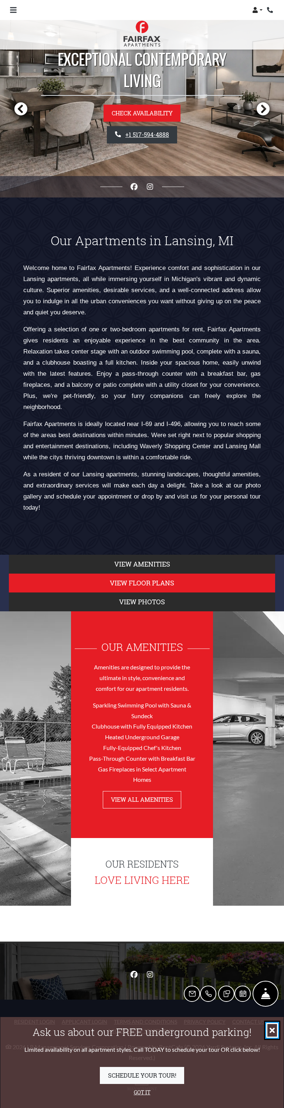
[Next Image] (263, 108)
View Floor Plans (142, 582)
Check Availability (142, 113)
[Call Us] (208, 994)
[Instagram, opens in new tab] (150, 186)
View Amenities (142, 564)
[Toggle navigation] (13, 10)
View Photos (142, 601)
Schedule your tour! (142, 1075)
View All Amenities (142, 799)
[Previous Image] (20, 108)
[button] (257, 10)
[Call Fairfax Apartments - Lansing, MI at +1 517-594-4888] (270, 10)
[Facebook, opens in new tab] (134, 186)
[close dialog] (272, 1030)
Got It (142, 1092)
